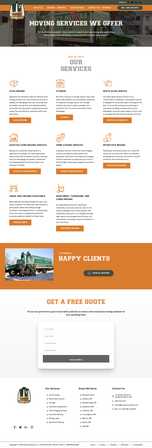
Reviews (51, 8)
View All (85, 426)
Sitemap (114, 445)
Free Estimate (76, 360)
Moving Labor (20, 222)
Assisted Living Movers (25, 171)
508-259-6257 (120, 401)
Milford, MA (86, 418)
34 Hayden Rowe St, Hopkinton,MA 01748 (123, 396)
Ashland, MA (87, 399)
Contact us (94, 8)
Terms (94, 445)
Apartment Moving (69, 228)
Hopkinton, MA (88, 407)
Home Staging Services (71, 171)
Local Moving (20, 120)
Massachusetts (88, 395)
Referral (106, 8)
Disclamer (126, 445)
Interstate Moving (116, 166)
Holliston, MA (87, 411)
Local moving (54, 395)
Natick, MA (86, 422)
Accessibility (138, 445)
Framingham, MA (89, 414)
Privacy (104, 445)
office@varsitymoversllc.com (126, 405)
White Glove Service (117, 120)
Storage (64, 117)
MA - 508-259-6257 (130, 8)
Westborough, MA (89, 403)
